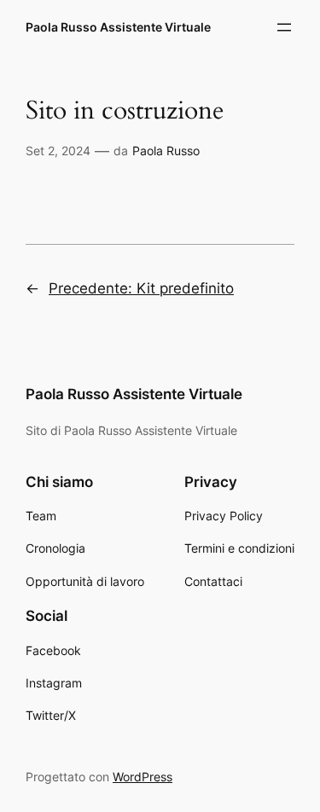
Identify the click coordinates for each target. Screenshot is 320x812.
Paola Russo (166, 150)
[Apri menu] (284, 27)
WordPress (142, 776)
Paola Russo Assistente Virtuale (118, 27)
